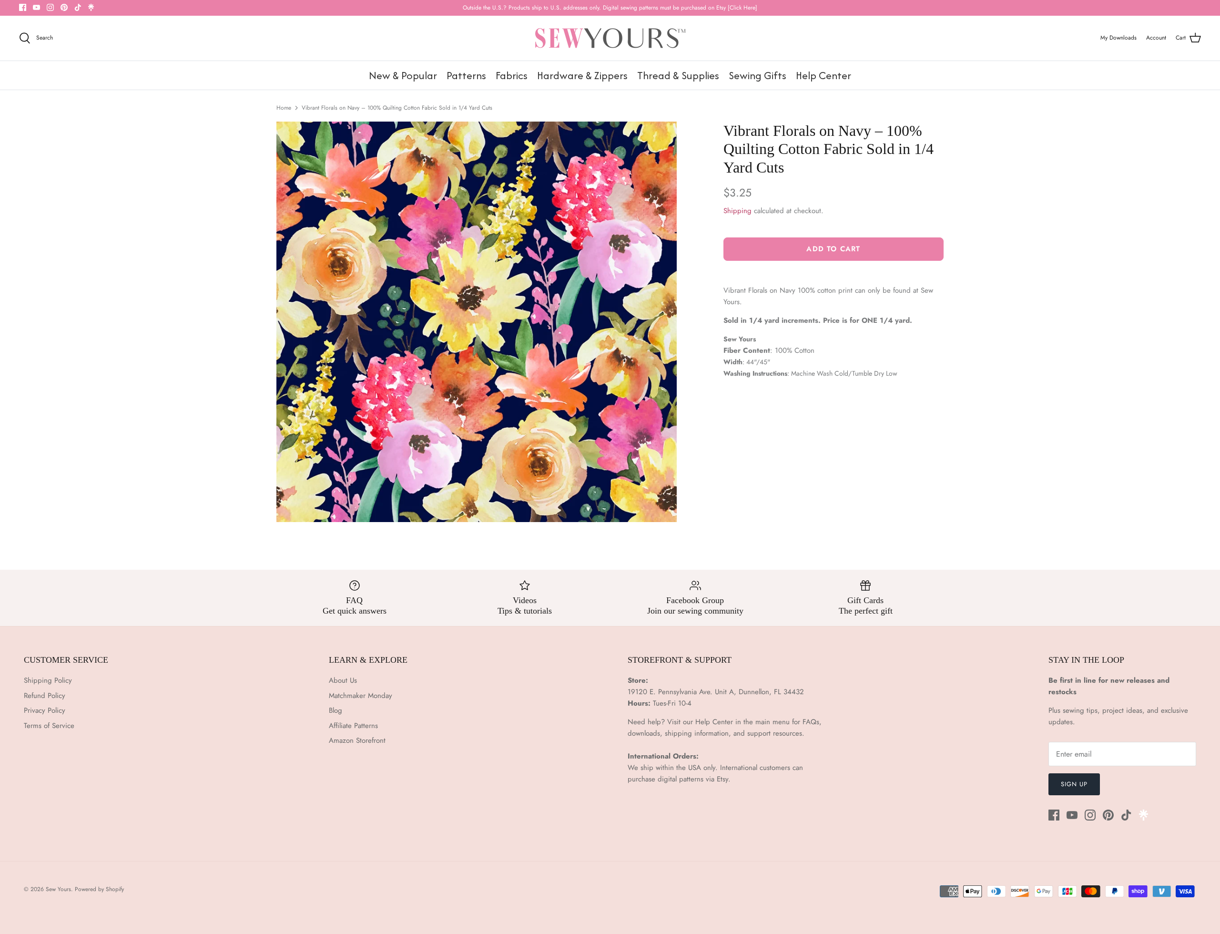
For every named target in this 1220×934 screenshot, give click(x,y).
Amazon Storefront (357, 740)
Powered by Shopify (99, 889)
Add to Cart (833, 249)
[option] (476, 322)
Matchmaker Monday (360, 695)
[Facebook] (22, 7)
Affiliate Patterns (353, 725)
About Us (343, 680)
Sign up (1074, 784)
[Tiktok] (77, 7)
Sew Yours (58, 889)
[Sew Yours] (610, 38)
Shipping (737, 210)
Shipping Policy (48, 680)
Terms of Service (49, 725)
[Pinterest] (64, 7)
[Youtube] (36, 7)
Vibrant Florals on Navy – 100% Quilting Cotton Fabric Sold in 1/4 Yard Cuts (397, 107)
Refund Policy (44, 695)
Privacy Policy (44, 710)
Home (283, 107)
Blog (335, 710)
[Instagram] (50, 7)
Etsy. (724, 779)
